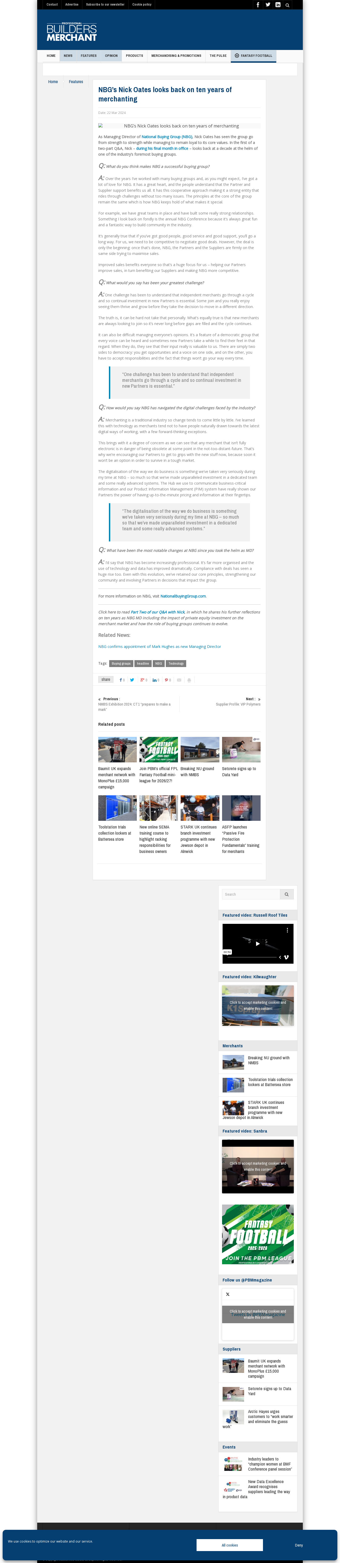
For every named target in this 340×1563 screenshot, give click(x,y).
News (68, 55)
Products (134, 55)
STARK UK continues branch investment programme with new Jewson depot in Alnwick (199, 839)
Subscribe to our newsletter (105, 4)
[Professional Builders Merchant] (71, 30)
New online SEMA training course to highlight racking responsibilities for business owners (155, 839)
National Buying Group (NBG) (167, 136)
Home (51, 55)
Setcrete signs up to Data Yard (269, 1391)
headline (143, 663)
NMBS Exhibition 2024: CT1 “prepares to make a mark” (134, 704)
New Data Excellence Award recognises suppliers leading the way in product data (256, 1489)
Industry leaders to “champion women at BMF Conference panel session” (270, 1463)
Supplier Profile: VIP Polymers (238, 701)
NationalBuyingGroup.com (183, 596)
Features (89, 55)
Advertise (71, 4)
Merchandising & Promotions (176, 55)
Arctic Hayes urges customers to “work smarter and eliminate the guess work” (258, 1419)
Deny (299, 1545)
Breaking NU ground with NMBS (197, 771)
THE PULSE (218, 55)
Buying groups (121, 663)
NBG (158, 663)
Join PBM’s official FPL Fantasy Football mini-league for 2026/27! (158, 774)
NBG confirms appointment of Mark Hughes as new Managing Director (159, 646)
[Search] (287, 894)
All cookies (230, 1545)
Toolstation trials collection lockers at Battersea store (114, 833)
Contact (52, 4)
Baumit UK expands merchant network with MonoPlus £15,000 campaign (116, 777)
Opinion (111, 55)
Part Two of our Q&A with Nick (157, 611)
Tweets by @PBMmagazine (258, 1314)
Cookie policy (141, 4)
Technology (176, 663)
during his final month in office (162, 148)
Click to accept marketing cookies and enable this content (258, 1005)
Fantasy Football (256, 55)
